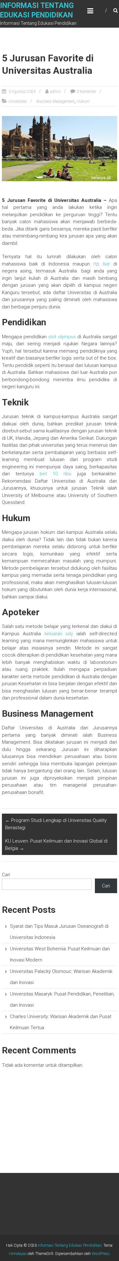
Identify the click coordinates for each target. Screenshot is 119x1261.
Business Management (55, 101)
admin (55, 91)
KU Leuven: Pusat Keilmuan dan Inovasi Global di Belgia (56, 844)
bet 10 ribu (55, 474)
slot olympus (62, 337)
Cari (6, 875)
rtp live (101, 264)
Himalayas (18, 1253)
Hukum (83, 101)
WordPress (100, 1253)
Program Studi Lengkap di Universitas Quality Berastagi (56, 823)
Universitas (18, 101)
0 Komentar (86, 91)
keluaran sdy (58, 634)
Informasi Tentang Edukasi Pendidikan (70, 1245)
